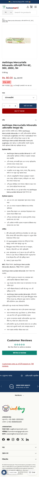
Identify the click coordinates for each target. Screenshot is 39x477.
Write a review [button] (19, 353)
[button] (31, 7)
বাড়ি (3, 19)
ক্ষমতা (3, 93)
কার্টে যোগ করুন (28, 106)
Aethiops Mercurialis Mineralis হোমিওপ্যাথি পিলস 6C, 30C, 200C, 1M (18, 21)
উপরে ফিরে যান (18, 395)
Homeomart (10, 465)
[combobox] (19, 12)
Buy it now (19, 111)
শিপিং (11, 86)
